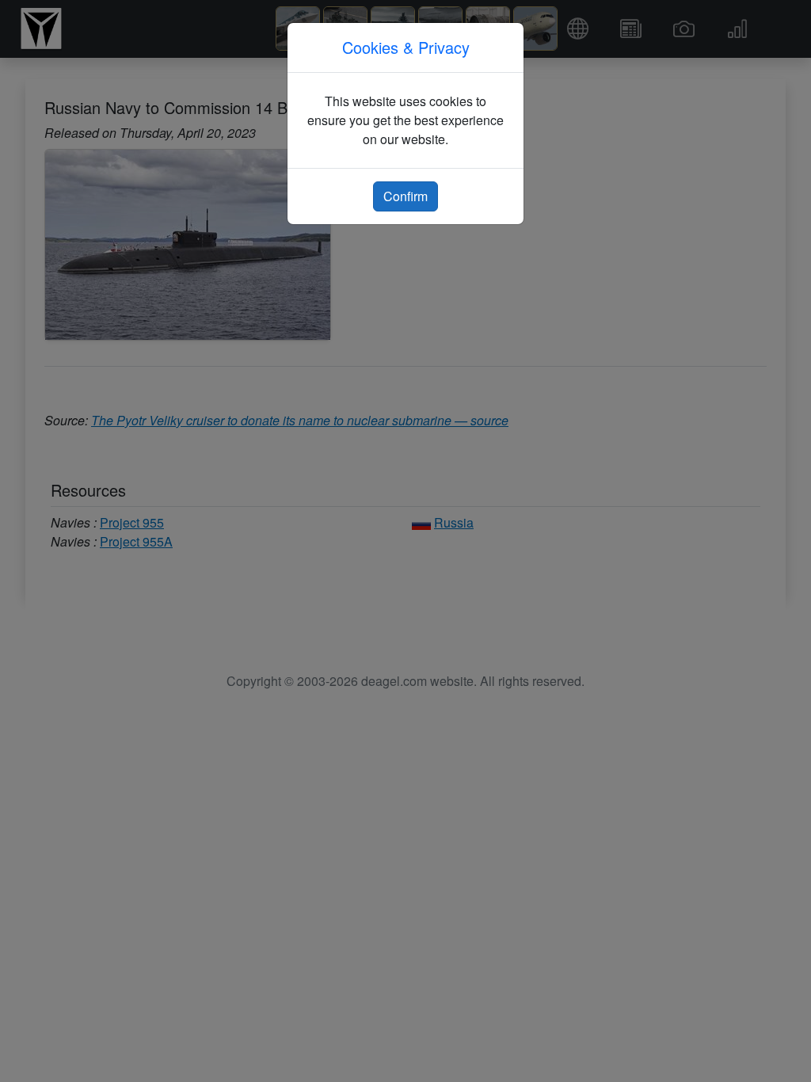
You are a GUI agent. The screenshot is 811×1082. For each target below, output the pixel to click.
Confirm (405, 196)
